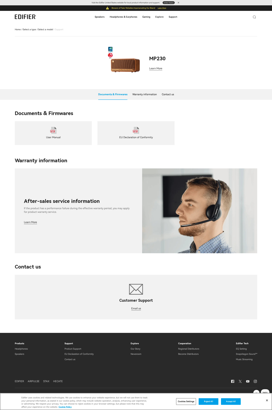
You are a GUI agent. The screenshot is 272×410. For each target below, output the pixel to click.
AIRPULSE (34, 381)
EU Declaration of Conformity (79, 354)
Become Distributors (188, 354)
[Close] (267, 400)
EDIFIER (19, 381)
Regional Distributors (188, 349)
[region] (136, 401)
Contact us (70, 359)
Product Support (73, 349)
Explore (159, 17)
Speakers (100, 17)
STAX (46, 381)
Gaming (146, 17)
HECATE (58, 381)
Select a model (45, 29)
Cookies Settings (186, 401)
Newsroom (136, 354)
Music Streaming (244, 359)
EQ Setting (241, 349)
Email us (136, 308)
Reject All (208, 401)
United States (169, 3)
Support (173, 17)
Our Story (135, 349)
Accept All (230, 401)
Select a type (29, 29)
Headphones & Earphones (123, 17)
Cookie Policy (65, 407)
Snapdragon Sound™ (246, 354)
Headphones (21, 349)
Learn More (162, 8)
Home (18, 29)
